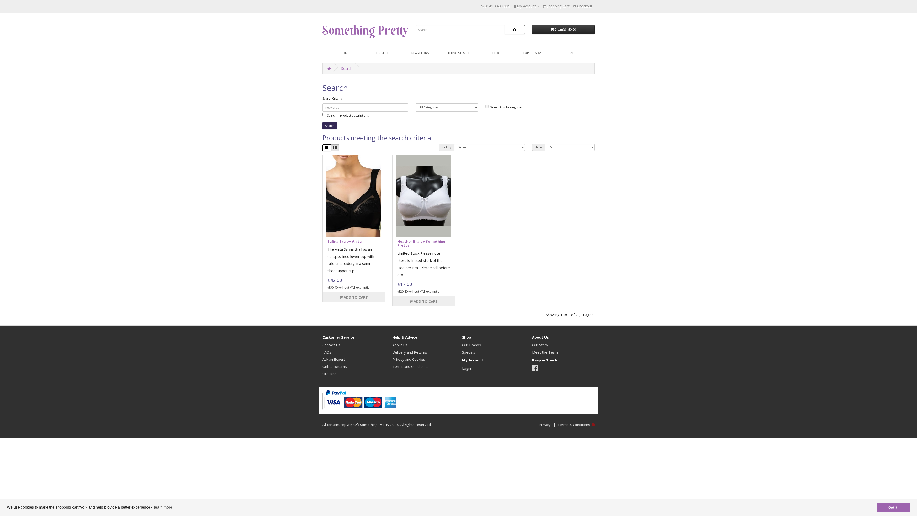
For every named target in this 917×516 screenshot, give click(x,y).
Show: (539, 147)
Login (466, 368)
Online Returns (334, 366)
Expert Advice (534, 53)
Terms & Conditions (573, 424)
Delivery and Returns (409, 352)
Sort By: (447, 147)
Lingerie (382, 53)
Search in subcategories (506, 107)
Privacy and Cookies (408, 359)
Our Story (540, 345)
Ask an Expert (333, 359)
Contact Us (331, 345)
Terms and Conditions (410, 366)
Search (346, 68)
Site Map (329, 373)
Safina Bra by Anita (344, 241)
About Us (400, 345)
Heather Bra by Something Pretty (421, 243)
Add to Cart (355, 297)
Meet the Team (545, 352)
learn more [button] (163, 507)
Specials (468, 352)
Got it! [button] (893, 507)
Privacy (545, 424)
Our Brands (471, 345)
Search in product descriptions (348, 115)
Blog (496, 53)
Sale (572, 53)
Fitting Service (458, 53)
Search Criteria (332, 99)
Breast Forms (421, 53)
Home (345, 53)
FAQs (326, 352)
